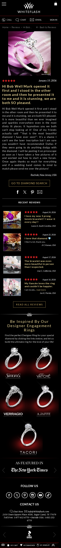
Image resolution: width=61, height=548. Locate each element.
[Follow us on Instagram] (33, 497)
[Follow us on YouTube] (40, 497)
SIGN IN (53, 19)
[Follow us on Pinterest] (25, 497)
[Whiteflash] (28, 8)
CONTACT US (29, 504)
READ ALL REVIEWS (29, 304)
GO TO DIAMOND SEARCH (29, 183)
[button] (20, 21)
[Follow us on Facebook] (9, 497)
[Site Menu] (4, 3)
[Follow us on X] (17, 497)
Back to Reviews (48, 27)
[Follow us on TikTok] (48, 497)
